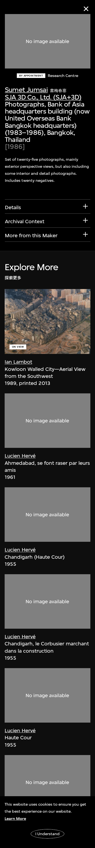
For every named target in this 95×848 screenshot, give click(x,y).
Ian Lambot (18, 362)
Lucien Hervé (20, 456)
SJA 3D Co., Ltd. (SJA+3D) (43, 97)
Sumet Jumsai (26, 90)
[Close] (86, 9)
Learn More (15, 818)
